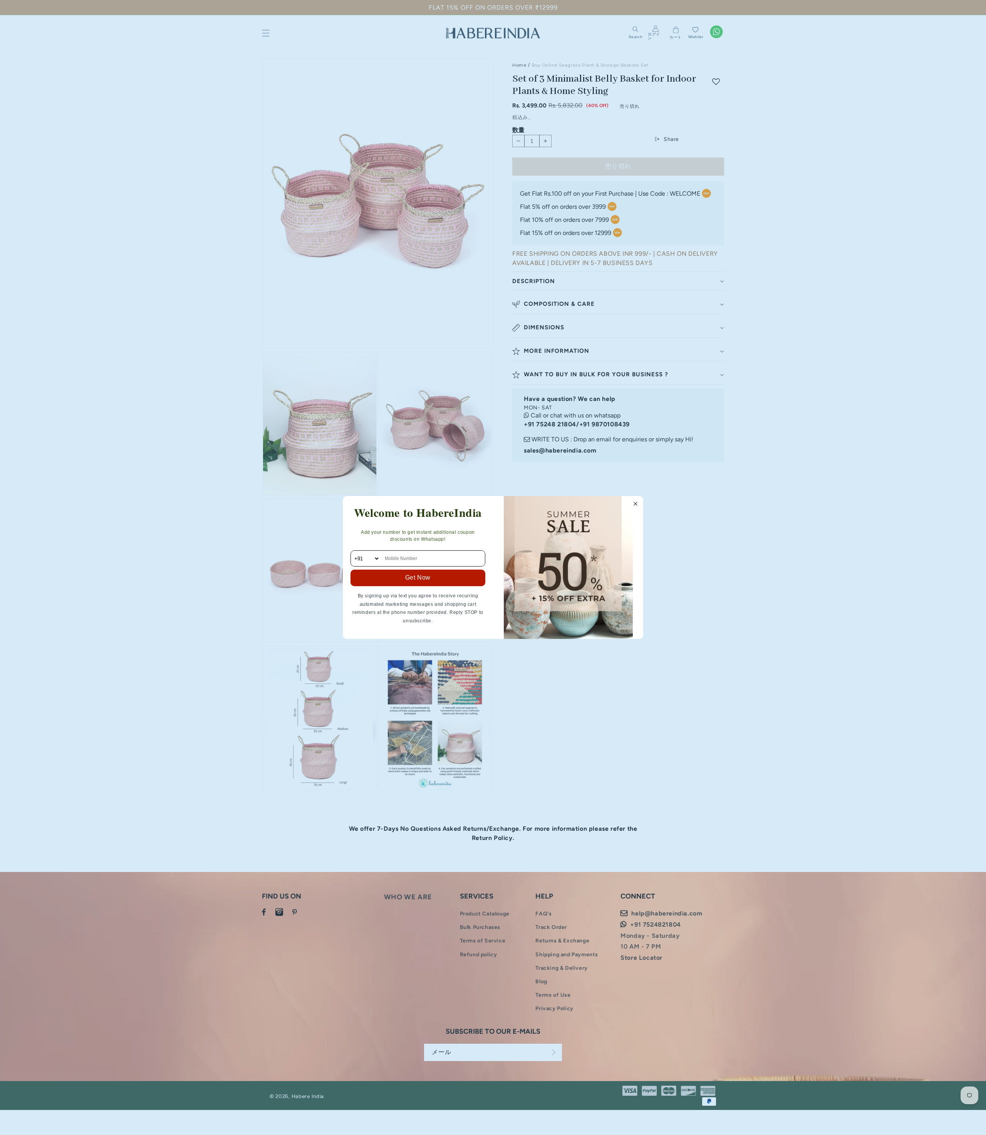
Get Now (418, 577)
